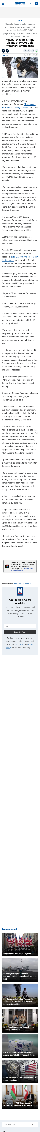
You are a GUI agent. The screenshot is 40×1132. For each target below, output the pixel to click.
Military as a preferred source (22, 569)
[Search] (31, 3)
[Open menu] (3, 4)
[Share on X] (29, 51)
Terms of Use (19, 644)
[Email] (32, 51)
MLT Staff (5, 55)
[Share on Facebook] (25, 51)
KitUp (20, 20)
